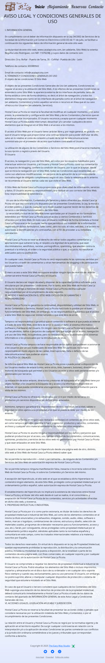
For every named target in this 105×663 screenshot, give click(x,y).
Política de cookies (62, 657)
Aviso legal (40, 657)
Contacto (96, 6)
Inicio (40, 6)
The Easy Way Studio (59, 645)
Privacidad (50, 657)
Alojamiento (58, 6)
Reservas (78, 6)
